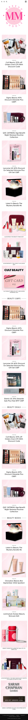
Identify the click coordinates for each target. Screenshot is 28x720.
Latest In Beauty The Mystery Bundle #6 (14, 204)
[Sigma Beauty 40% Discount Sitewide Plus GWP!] (14, 82)
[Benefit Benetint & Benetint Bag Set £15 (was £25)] (14, 634)
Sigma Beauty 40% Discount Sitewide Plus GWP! (14, 100)
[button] (26, 1)
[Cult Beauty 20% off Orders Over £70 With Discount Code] (14, 47)
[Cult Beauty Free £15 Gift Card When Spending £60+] (14, 278)
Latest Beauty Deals (14, 716)
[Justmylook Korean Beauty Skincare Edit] (14, 598)
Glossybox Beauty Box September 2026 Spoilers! (14, 582)
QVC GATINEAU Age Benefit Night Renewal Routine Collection (14, 135)
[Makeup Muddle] (14, 16)
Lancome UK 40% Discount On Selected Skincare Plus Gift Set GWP (14, 170)
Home (17, 715)
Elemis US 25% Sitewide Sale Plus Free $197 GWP (14, 400)
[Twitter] (1, 1)
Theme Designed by (14, 718)
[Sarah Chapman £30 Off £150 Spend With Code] (14, 693)
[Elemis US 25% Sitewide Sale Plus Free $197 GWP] (14, 383)
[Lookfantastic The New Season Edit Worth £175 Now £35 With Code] (14, 664)
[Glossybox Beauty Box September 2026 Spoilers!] (14, 565)
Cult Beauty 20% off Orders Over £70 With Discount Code (14, 64)
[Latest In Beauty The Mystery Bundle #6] (14, 188)
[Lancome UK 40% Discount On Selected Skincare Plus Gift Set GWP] (14, 152)
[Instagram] (4, 1)
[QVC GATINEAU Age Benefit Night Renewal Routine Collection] (14, 117)
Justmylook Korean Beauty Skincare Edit (14, 615)
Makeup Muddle (10, 715)
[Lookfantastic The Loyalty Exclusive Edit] (14, 250)
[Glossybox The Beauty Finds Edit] (14, 223)
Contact (23, 715)
